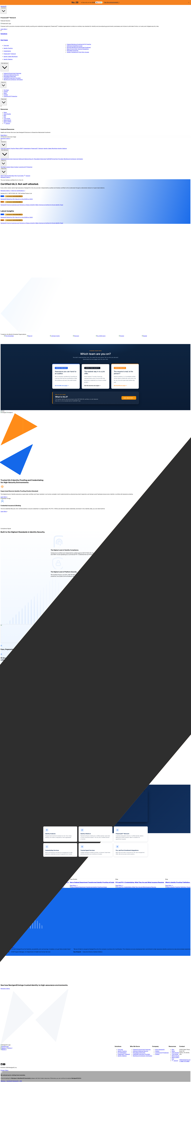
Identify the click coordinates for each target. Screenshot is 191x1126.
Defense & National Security (11, 75)
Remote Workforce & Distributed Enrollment (79, 47)
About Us (3, 82)
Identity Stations (62, 148)
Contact (6, 95)
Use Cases (4, 40)
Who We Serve (4, 63)
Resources (3, 99)
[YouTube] (4, 1065)
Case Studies (7, 114)
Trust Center (7, 118)
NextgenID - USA (17, 1081)
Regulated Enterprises (10, 76)
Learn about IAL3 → (128, 398)
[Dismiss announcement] (188, 2)
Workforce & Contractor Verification (13, 79)
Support (7, 123)
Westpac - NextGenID (7, 1081)
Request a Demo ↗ (6, 190)
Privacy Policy (4, 1070)
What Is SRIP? (7, 122)
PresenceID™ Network (37, 148)
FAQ (5, 117)
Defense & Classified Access (74, 46)
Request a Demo (5, 177)
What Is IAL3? (7, 120)
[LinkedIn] (2, 1065)
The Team (6, 90)
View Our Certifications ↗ (18, 190)
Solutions (3, 8)
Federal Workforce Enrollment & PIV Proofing (79, 44)
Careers (6, 91)
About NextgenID (160, 1049)
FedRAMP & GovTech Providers (12, 78)
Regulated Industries (72, 50)
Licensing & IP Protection (10, 96)
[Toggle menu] (1, 140)
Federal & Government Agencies (12, 73)
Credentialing (27, 148)
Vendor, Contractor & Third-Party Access (78, 52)
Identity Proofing (10, 148)
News (5, 93)
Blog (5, 115)
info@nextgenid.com (184, 1060)
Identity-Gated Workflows (51, 148)
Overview (3, 148)
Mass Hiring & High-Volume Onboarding (78, 49)
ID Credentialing (122, 1052)
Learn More (4, 497)
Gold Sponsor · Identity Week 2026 (14, 196)
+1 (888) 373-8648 (184, 1061)
